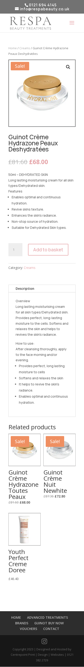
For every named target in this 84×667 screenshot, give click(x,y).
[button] (68, 67)
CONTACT (51, 628)
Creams (24, 48)
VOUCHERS (28, 628)
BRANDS (21, 623)
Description (25, 288)
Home (12, 48)
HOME (16, 617)
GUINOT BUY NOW (49, 623)
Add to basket (48, 249)
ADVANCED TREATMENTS (47, 617)
